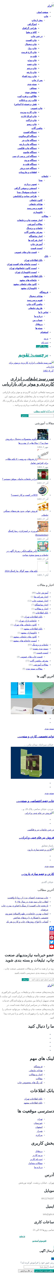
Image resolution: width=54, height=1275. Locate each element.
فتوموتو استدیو (39, 1241)
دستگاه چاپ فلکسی (27, 148)
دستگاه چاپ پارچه (28, 144)
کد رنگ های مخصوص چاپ (29, 1082)
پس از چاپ (37, 80)
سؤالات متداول (35, 1163)
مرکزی (39, 1135)
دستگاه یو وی (30, 160)
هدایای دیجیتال (35, 296)
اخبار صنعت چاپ (40, 601)
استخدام (44, 332)
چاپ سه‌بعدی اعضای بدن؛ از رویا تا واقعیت (27, 897)
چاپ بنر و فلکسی (35, 829)
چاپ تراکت (31, 120)
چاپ (46, 16)
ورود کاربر (37, 1155)
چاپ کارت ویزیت (28, 112)
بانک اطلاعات (42, 613)
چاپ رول (32, 48)
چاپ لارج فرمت (29, 52)
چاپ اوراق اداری (29, 116)
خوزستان (38, 1123)
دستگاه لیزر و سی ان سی (24, 156)
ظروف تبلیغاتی (35, 308)
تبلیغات (44, 176)
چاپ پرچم (32, 68)
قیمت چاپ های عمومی (25, 252)
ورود (46, 338)
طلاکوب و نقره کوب (27, 96)
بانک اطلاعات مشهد (33, 276)
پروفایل (38, 324)
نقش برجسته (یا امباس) (25, 104)
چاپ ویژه (32, 60)
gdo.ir (22, 1236)
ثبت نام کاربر (36, 1159)
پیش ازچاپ (37, 20)
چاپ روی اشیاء (29, 76)
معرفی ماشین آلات (33, 232)
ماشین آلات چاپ (34, 304)
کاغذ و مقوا (31, 32)
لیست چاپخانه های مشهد (25, 640)
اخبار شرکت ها (35, 240)
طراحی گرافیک (29, 28)
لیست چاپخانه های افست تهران (22, 264)
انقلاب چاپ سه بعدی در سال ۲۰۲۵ (31, 901)
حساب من (37, 320)
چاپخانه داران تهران (28, 621)
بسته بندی (32, 84)
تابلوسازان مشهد (29, 288)
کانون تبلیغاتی (36, 200)
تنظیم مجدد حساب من (44, 1271)
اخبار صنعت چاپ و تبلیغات (29, 220)
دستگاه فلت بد (30, 164)
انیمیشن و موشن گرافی (25, 188)
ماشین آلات (37, 128)
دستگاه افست (30, 132)
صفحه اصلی (42, 12)
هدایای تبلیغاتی (35, 204)
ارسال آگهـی (42, 346)
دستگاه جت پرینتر (28, 168)
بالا (52, 1258)
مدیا (40, 180)
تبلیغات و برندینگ (34, 228)
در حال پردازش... (25, 1271)
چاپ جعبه (32, 64)
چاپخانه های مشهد (28, 280)
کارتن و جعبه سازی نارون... (37, 873)
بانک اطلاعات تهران (33, 260)
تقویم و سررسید (34, 208)
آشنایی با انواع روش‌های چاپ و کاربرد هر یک (27, 921)
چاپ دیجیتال (31, 44)
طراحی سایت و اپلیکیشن (25, 196)
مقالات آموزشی (34, 224)
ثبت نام (44, 342)
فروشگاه (44, 292)
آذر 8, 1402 (48, 371)
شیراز (39, 1131)
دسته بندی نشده (40, 648)
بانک (46, 256)
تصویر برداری (30, 184)
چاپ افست (31, 40)
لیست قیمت (36, 248)
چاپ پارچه (32, 72)
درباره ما (38, 316)
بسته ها (38, 328)
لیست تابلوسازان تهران (26, 272)
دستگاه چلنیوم (30, 152)
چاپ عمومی (36, 108)
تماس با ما (43, 312)
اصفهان (38, 1127)
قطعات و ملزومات (28, 172)
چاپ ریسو (32, 124)
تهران (39, 1119)
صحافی (33, 88)
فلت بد (33, 56)
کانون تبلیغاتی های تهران (25, 625)
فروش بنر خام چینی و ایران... (36, 837)
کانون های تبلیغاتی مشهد (25, 284)
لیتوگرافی (32, 24)
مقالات (45, 216)
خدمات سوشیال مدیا (27, 192)
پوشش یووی (31, 92)
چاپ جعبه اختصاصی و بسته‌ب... (35, 800)
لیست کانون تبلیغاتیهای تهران (23, 268)
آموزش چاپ (36, 244)
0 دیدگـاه (50, 411)
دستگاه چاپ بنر (29, 140)
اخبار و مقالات (41, 609)
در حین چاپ (36, 36)
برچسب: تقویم (33, 354)
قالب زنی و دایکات (28, 100)
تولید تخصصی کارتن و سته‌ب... (35, 736)
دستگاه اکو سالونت (28, 136)
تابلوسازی (37, 212)
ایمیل (51, 1266)
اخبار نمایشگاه (35, 236)
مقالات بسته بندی (34, 668)
